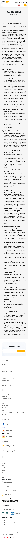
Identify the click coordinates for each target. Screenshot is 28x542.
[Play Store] (14, 501)
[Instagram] (5, 538)
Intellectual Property (7, 371)
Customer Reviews (6, 398)
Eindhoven (4, 470)
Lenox (12, 26)
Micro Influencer (6, 383)
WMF (24, 26)
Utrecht (3, 468)
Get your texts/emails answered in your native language (14, 489)
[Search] (25, 5)
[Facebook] (3, 538)
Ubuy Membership (6, 385)
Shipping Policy (5, 380)
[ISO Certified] (15, 513)
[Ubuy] (7, 2)
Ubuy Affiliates (5, 415)
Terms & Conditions (7, 532)
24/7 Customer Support (12, 486)
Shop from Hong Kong (17, 522)
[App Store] (6, 501)
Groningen (4, 475)
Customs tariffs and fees (8, 378)
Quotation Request (6, 369)
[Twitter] (11, 538)
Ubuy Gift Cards (6, 408)
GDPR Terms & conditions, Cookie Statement (13, 412)
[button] (17, 2)
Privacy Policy (17, 532)
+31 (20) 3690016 (7, 495)
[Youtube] (8, 538)
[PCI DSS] (5, 513)
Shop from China (16, 524)
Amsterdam (5, 461)
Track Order (5, 376)
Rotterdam (4, 463)
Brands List (4, 396)
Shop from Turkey (7, 526)
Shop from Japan (7, 522)
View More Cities (6, 479)
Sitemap (4, 373)
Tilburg (3, 472)
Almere (3, 477)
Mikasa (6, 26)
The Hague (4, 465)
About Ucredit (5, 405)
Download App (5, 394)
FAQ (3, 403)
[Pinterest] (14, 538)
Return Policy (5, 401)
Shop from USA (6, 520)
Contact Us (4, 366)
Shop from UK (14, 520)
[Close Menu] (1, 3)
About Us (4, 364)
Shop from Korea (6, 524)
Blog (3, 410)
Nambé (18, 26)
